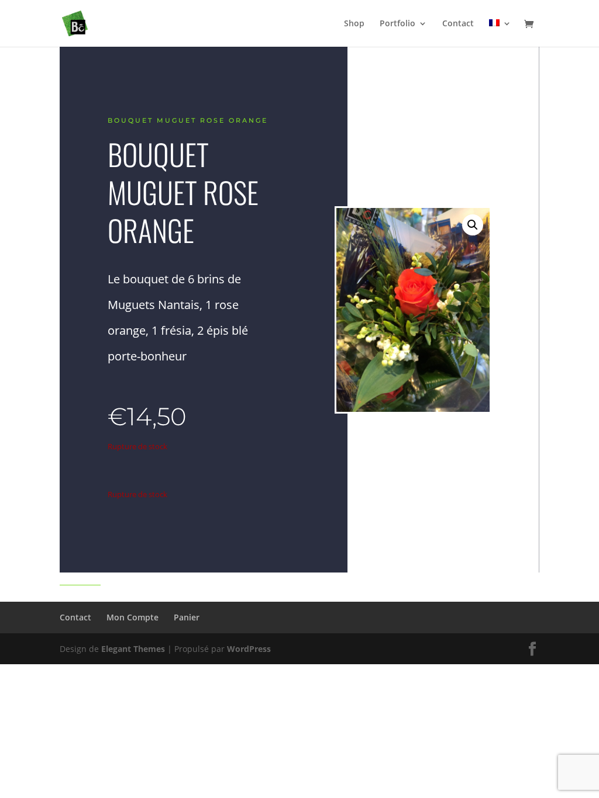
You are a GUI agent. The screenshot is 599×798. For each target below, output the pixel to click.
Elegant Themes (133, 648)
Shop (354, 24)
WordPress (249, 648)
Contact (458, 24)
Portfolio (397, 24)
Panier (186, 617)
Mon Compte (132, 617)
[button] (472, 224)
